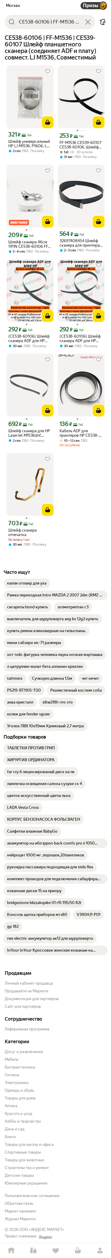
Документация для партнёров (32, 999)
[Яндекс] (45, 1237)
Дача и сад (15, 1129)
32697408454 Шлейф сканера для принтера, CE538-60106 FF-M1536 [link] (80, 243)
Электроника (16, 1082)
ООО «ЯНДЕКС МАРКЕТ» (41, 1229)
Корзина (78, 1250)
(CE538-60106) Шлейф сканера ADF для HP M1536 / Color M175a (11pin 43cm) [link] (28, 338)
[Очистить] (88, 22)
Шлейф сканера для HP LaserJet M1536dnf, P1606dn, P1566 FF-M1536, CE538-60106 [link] (29, 433)
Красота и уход (18, 1113)
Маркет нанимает (20, 1211)
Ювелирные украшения (26, 1183)
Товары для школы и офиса (29, 1144)
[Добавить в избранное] (47, 71)
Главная (11, 1250)
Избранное (55, 1250)
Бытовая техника (20, 1067)
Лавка (33, 1250)
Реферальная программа (27, 1029)
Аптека (11, 1106)
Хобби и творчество (23, 1121)
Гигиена (12, 1075)
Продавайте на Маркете (26, 991)
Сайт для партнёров (23, 1006)
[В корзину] (47, 122)
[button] (102, 22)
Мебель (11, 1059)
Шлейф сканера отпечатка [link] (22, 532)
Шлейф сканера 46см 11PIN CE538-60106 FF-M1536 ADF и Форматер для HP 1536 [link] (29, 244)
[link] (27, 583)
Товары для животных (24, 1160)
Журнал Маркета (20, 1219)
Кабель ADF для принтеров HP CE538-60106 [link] (79, 433)
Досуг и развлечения (24, 1051)
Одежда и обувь (19, 1090)
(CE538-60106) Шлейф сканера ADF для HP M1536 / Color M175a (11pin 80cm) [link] (80, 338)
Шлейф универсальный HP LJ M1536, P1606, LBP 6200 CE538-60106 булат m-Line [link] (30, 143)
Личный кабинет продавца (29, 983)
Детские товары (19, 1175)
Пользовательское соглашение (32, 1195)
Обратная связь (19, 1203)
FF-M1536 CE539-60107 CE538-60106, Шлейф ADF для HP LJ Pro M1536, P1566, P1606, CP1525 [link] (80, 144)
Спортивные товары (23, 1152)
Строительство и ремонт (27, 1167)
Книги (10, 1137)
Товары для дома (20, 1098)
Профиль (100, 1250)
